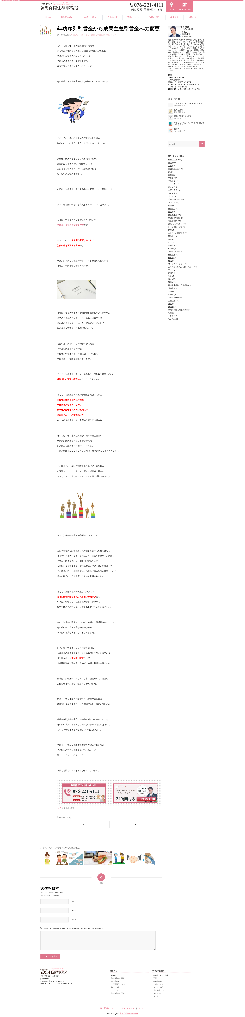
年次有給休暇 (173, 297)
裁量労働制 (172, 220)
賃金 (170, 279)
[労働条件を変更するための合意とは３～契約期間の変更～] (91, 858)
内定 (170, 239)
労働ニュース (173, 168)
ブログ (171, 178)
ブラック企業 (173, 251)
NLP (170, 242)
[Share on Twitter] (136, 824)
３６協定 (171, 193)
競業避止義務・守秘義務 (178, 285)
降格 (170, 303)
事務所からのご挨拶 (160, 975)
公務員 (171, 294)
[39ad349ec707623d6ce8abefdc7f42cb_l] (45, 30)
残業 (170, 174)
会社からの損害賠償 (176, 233)
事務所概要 (157, 981)
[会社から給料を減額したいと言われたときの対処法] (148, 858)
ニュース (114, 990)
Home (48, 17)
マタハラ (171, 270)
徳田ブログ (111, 34)
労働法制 (171, 181)
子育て (171, 316)
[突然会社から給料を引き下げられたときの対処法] (47, 858)
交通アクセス (158, 984)
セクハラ (171, 184)
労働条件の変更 (98, 34)
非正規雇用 (172, 190)
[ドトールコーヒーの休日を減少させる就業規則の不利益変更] (105, 858)
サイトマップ (158, 993)
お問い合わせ (194, 17)
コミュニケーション (176, 263)
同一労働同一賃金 (175, 227)
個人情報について (160, 990)
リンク (155, 996)
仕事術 (171, 257)
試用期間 (171, 288)
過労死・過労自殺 (175, 224)
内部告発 (171, 273)
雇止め (171, 187)
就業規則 (171, 208)
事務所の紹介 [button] (67, 17)
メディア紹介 (158, 987)
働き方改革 (172, 214)
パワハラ (171, 202)
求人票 (171, 196)
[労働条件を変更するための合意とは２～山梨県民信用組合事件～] (76, 858)
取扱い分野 (115, 987)
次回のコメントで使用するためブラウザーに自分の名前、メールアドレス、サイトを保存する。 (74, 928)
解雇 (170, 211)
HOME (113, 975)
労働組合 (171, 300)
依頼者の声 (112, 17)
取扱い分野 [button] (154, 17)
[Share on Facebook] (83, 824)
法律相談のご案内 (118, 978)
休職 (170, 205)
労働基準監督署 (174, 217)
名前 (74, 901)
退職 (170, 282)
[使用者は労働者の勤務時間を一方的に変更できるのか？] (134, 858)
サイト (74, 919)
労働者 (171, 236)
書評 (170, 162)
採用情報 (174, 17)
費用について (133, 17)
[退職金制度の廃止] (62, 858)
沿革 (155, 978)
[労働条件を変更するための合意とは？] (119, 858)
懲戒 (170, 260)
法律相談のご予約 (118, 993)
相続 (170, 312)
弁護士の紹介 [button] (90, 17)
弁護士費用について (118, 984)
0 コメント (76, 34)
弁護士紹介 (115, 981)
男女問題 (171, 254)
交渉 (170, 291)
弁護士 (171, 306)
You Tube (172, 319)
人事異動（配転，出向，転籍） (180, 266)
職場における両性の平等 (178, 309)
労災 (170, 165)
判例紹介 (171, 171)
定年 (170, 230)
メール (74, 910)
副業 (170, 276)
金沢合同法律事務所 (129, 1013)
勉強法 (171, 248)
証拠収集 (171, 245)
